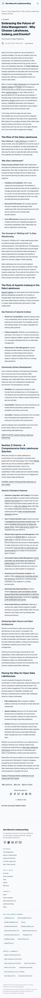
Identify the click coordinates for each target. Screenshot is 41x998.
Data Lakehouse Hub (9, 901)
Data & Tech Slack (10, 967)
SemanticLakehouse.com (12, 935)
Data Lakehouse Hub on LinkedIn (14, 972)
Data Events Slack (29, 963)
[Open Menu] (37, 4)
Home (4, 11)
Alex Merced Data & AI (25, 976)
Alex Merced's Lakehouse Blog (15, 830)
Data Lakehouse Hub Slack (12, 963)
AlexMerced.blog (9, 939)
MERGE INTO (20, 537)
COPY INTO (8, 540)
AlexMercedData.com (27, 926)
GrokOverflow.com (23, 939)
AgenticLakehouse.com (30, 930)
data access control (27, 527)
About (5, 907)
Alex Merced (20, 986)
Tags (4, 879)
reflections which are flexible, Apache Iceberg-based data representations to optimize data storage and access (22, 594)
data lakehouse (21, 141)
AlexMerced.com (9, 918)
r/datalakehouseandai (25, 967)
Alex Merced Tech (9, 976)
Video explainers (8, 876)
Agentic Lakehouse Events (12, 955)
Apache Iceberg (11, 92)
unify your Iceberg (20, 506)
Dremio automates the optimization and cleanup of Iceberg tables (22, 560)
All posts (5, 873)
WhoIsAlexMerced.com (25, 918)
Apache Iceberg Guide (10, 855)
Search (5, 882)
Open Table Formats (9, 864)
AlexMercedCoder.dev (11, 926)
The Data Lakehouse (9, 861)
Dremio (12, 100)
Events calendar (8, 898)
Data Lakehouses (20, 84)
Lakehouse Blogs (8, 904)
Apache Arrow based (12, 501)
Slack (5, 894)
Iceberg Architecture (9, 858)
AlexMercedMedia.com (11, 922)
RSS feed (6, 886)
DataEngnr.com (27, 935)
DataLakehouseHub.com (11, 930)
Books (23, 922)
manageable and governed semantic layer (21, 522)
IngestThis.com (9, 943)
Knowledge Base (8, 852)
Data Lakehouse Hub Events (13, 959)
